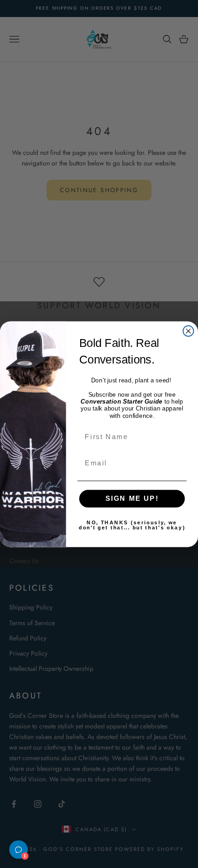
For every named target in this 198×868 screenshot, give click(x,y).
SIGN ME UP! (132, 498)
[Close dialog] (188, 331)
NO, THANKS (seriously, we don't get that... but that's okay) (132, 525)
